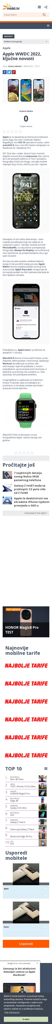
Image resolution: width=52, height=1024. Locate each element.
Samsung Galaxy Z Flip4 (22, 829)
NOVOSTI (8, 36)
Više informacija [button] (11, 1012)
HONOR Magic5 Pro (20, 792)
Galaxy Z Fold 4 (17, 821)
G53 (14, 814)
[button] (48, 26)
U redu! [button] (26, 1019)
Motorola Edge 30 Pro (21, 836)
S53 (12, 842)
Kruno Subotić (14, 66)
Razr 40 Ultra (16, 778)
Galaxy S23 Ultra (18, 807)
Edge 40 (14, 799)
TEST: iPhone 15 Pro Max (22, 785)
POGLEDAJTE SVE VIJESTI (36, 513)
